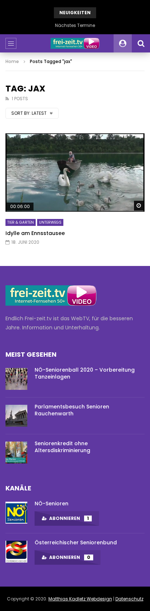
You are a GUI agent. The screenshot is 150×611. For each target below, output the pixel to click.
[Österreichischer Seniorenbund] (16, 552)
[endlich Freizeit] (75, 43)
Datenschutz (129, 599)
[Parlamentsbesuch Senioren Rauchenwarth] (16, 416)
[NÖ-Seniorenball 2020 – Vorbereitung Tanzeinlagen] (16, 379)
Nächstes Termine (75, 25)
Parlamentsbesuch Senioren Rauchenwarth (72, 410)
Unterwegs (50, 222)
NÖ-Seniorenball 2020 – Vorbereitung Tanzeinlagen (85, 373)
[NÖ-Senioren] (16, 513)
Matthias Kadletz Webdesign (80, 599)
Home (12, 61)
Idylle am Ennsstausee (35, 233)
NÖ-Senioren (51, 503)
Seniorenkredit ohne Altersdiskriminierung (62, 447)
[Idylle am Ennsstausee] (75, 172)
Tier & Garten (20, 222)
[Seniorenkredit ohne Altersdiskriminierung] (16, 452)
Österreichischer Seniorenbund (76, 542)
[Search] (141, 43)
